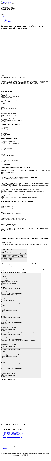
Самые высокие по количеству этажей (12, 434)
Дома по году (6, 20)
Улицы (4, 19)
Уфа (4, 450)
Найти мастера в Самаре (6, 74)
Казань (4, 449)
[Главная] (3, 1)
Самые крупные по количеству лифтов (12, 435)
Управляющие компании (8, 16)
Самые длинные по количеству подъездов (12, 437)
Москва (5, 448)
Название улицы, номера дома (8, 9)
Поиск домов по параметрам (9, 21)
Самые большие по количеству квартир (12, 432)
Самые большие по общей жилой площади (13, 433)
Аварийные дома (7, 17)
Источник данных (34, 455)
